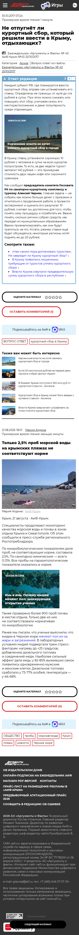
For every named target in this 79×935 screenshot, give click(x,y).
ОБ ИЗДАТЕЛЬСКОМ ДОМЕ (22, 770)
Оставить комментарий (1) (31, 311)
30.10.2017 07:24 (12, 16)
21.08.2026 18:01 (12, 430)
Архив (24, 63)
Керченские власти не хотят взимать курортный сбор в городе (40, 360)
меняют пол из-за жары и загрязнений (34, 638)
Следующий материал (38, 924)
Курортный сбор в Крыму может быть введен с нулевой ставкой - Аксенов (46, 397)
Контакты (48, 781)
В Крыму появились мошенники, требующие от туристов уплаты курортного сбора (39, 263)
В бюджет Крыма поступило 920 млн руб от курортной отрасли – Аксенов (44, 384)
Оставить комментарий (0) (39, 706)
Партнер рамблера (36, 916)
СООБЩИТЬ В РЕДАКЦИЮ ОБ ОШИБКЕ (31, 804)
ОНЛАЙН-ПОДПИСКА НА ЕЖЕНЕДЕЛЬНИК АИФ (37, 775)
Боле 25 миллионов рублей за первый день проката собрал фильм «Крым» (44, 372)
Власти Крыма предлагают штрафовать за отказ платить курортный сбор (43, 409)
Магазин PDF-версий (20, 781)
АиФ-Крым (32, 511)
